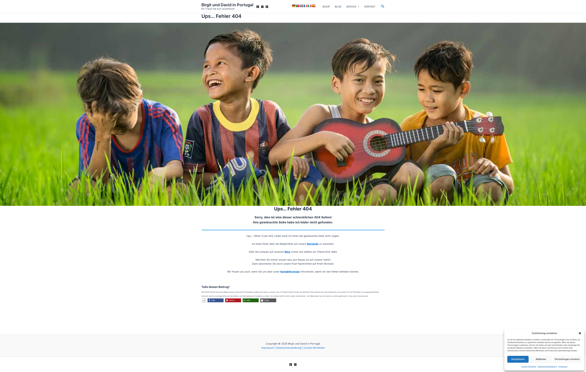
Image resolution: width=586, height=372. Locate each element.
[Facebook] (257, 6)
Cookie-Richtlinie (528, 366)
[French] (305, 5)
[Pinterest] (267, 6)
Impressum (563, 366)
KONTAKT (369, 6)
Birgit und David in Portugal (227, 4)
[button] (579, 333)
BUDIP (326, 6)
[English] (302, 5)
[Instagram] (262, 6)
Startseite (312, 243)
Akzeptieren (518, 359)
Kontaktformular (290, 271)
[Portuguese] (298, 5)
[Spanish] (313, 5)
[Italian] (309, 5)
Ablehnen (541, 359)
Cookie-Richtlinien (314, 347)
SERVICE (351, 6)
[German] (294, 5)
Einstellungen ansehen (567, 359)
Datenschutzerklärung (547, 366)
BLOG (338, 6)
